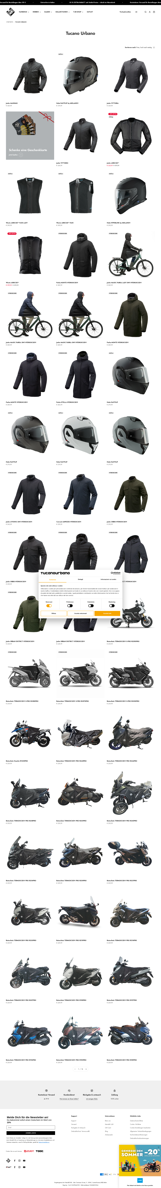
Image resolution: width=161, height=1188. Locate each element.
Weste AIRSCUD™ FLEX (64, 223)
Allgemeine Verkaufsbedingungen (140, 1131)
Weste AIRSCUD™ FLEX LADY (16, 223)
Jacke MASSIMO (12, 103)
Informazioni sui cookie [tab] (108, 579)
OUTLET (90, 12)
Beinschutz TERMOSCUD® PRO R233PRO (71, 821)
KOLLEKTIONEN (62, 12)
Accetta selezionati (80, 613)
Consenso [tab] (52, 579)
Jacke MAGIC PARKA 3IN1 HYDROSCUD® (21, 342)
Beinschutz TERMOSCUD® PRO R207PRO (21, 1000)
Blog (106, 1131)
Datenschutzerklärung (44, 1142)
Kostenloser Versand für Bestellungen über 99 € (94, 2)
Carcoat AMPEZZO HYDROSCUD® (68, 522)
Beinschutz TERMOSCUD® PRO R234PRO (21, 881)
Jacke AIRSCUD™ (113, 163)
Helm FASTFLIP (112, 402)
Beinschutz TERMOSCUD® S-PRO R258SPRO (22, 701)
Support (73, 1121)
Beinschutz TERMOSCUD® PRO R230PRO (71, 881)
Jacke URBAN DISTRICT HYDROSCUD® (20, 641)
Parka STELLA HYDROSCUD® (67, 402)
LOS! (140, 1180)
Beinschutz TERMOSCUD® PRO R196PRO (21, 1060)
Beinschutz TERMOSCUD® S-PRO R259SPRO (123, 641)
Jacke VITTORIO (62, 163)
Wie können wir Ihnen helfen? (69, 1099)
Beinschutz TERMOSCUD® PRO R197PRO (122, 1000)
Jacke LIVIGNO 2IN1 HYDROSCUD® (19, 522)
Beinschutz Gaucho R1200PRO (17, 761)
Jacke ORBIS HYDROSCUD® (117, 522)
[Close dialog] (158, 1147)
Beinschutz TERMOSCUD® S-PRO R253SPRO (123, 701)
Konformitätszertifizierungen (138, 1135)
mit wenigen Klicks (92, 1099)
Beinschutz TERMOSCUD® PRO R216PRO (122, 940)
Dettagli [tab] (80, 579)
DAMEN (47, 12)
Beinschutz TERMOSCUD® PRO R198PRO (71, 1000)
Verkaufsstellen (125, 12)
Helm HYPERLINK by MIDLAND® (118, 223)
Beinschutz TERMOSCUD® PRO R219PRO (71, 940)
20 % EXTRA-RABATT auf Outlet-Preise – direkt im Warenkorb (39, 2)
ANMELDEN (31, 1133)
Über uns (108, 1121)
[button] (137, 12)
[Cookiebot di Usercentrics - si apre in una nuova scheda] (112, 573)
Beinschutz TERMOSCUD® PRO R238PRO (21, 821)
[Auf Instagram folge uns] (19, 1160)
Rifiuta (54, 613)
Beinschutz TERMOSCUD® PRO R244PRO (122, 761)
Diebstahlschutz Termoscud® (80, 1131)
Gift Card (108, 1128)
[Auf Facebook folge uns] (14, 1160)
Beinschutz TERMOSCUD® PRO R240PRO (122, 821)
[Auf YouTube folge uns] (24, 1160)
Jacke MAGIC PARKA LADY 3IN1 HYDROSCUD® (124, 283)
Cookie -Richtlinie (135, 1124)
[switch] (70, 605)
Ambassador (109, 1135)
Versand (73, 1124)
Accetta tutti (107, 613)
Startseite (9, 22)
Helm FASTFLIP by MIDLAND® (67, 103)
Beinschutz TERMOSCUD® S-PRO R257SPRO (72, 701)
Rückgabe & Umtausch (78, 1128)
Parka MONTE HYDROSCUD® (67, 283)
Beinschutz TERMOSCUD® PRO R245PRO (71, 761)
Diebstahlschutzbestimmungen (139, 1138)
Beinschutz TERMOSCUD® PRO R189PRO (122, 1060)
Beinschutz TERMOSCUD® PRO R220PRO (21, 940)
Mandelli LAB (109, 1124)
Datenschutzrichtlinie (136, 1121)
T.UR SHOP (77, 12)
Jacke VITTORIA (113, 103)
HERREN (36, 12)
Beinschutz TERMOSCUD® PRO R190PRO (71, 1060)
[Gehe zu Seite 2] (86, 1069)
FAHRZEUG (23, 12)
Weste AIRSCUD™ (12, 283)
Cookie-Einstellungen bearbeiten (140, 1128)
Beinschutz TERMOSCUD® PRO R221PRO (122, 881)
